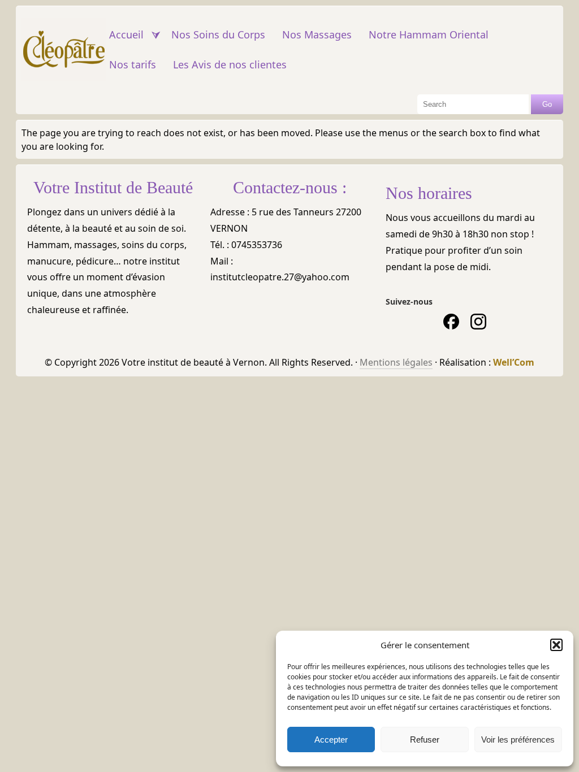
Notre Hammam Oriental (429, 34)
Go (547, 104)
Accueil (126, 34)
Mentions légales (396, 362)
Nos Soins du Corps (218, 34)
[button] (556, 644)
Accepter (331, 739)
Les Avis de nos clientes (230, 64)
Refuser (424, 739)
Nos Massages (317, 34)
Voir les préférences (518, 739)
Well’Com (513, 362)
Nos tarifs (132, 64)
